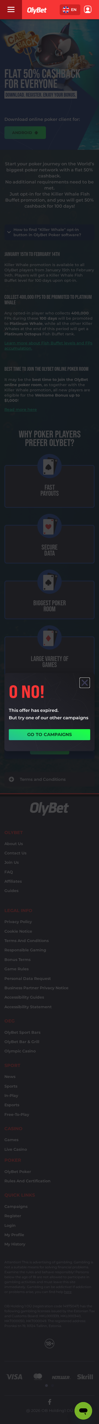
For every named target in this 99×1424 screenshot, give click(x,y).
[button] (70, 9)
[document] (49, 712)
